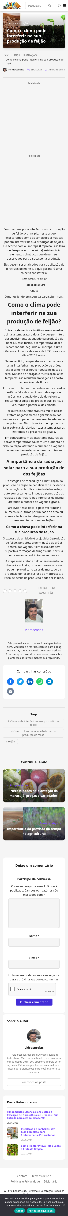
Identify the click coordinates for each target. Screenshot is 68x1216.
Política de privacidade (41, 1210)
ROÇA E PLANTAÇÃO (18, 23)
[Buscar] (50, 5)
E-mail (34, 958)
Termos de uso (41, 1176)
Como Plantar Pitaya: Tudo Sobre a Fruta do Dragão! (41, 1147)
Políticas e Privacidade (25, 1181)
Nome (34, 936)
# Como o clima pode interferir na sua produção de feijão (33, 733)
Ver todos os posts (34, 1082)
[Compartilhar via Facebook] (10, 681)
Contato (22, 1176)
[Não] (63, 1205)
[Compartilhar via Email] (10, 691)
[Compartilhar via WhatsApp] (39, 681)
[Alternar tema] (59, 5)
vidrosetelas (18, 69)
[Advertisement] (34, 119)
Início (6, 55)
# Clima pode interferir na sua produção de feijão (33, 723)
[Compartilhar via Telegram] (49, 681)
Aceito (19, 1210)
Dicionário (51, 1181)
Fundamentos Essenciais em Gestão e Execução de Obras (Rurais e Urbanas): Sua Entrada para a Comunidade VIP (32, 1115)
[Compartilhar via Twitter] (20, 681)
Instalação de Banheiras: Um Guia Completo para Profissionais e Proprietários (38, 1132)
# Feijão (10, 741)
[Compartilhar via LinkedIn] (30, 681)
